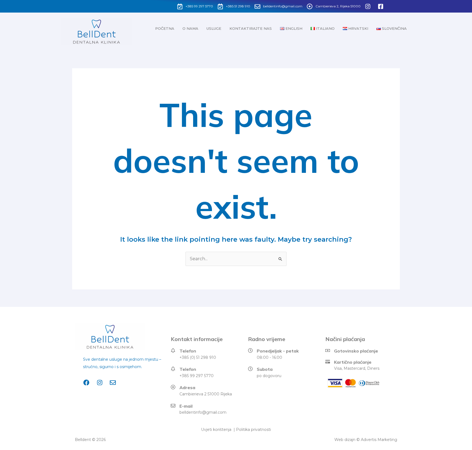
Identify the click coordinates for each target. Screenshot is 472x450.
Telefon (187, 351)
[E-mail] (173, 405)
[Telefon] (173, 350)
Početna (164, 28)
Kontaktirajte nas (250, 28)
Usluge (213, 28)
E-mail (186, 406)
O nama (190, 28)
